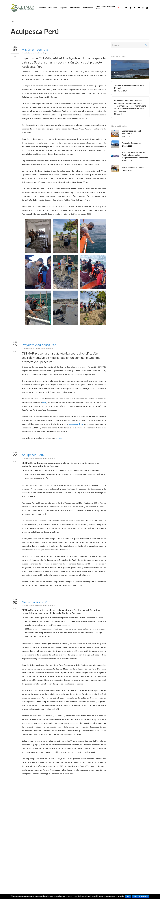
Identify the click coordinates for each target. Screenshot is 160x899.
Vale (128, 896)
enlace (59, 438)
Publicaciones (75, 8)
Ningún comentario (49, 53)
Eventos (37, 348)
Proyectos (63, 8)
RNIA (44, 402)
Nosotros (42, 8)
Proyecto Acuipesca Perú (40, 345)
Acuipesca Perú (76, 424)
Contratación (88, 8)
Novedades (52, 8)
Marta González (29, 53)
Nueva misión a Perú (37, 602)
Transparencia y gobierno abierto (105, 7)
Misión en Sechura (35, 49)
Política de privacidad (141, 896)
